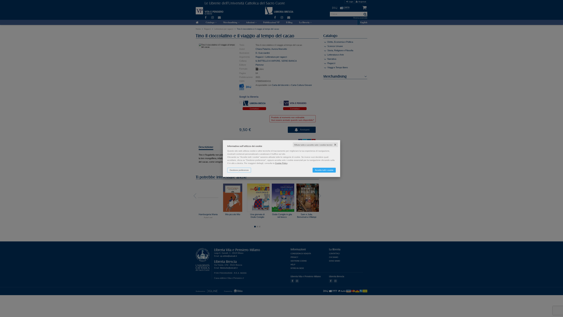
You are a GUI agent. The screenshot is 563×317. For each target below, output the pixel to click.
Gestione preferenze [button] (239, 170)
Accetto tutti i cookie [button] (324, 170)
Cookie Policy (281, 163)
